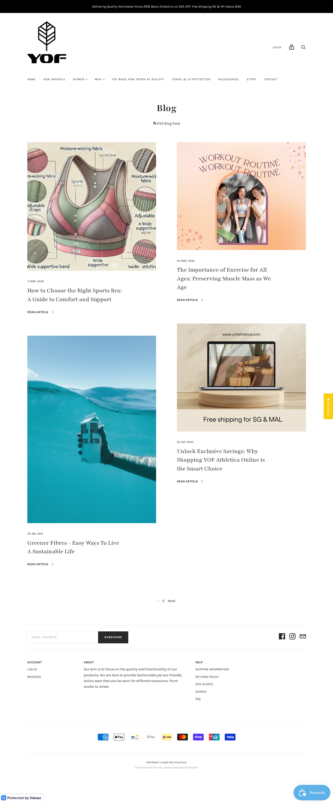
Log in (32, 669)
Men (98, 79)
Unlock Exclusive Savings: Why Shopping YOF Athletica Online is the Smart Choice (221, 460)
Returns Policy (207, 677)
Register (34, 677)
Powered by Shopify (185, 767)
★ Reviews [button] (328, 406)
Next (171, 601)
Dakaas (35, 798)
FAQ (198, 699)
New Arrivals (54, 79)
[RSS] (154, 123)
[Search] (303, 48)
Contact (271, 79)
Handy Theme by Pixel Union (153, 767)
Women (78, 79)
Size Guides (204, 684)
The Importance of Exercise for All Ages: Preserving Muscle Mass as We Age (224, 278)
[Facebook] (282, 637)
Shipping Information (212, 669)
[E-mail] (303, 637)
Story (251, 79)
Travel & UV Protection (191, 79)
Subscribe (113, 637)
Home (31, 79)
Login (277, 47)
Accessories (228, 79)
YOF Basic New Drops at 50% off (138, 79)
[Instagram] (292, 637)
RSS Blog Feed (168, 123)
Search (201, 691)
